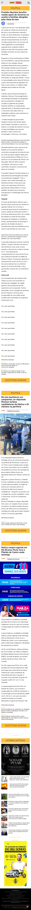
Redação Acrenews (13, 411)
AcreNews (11, 24)
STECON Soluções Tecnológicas (20, 907)
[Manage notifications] (27, 906)
